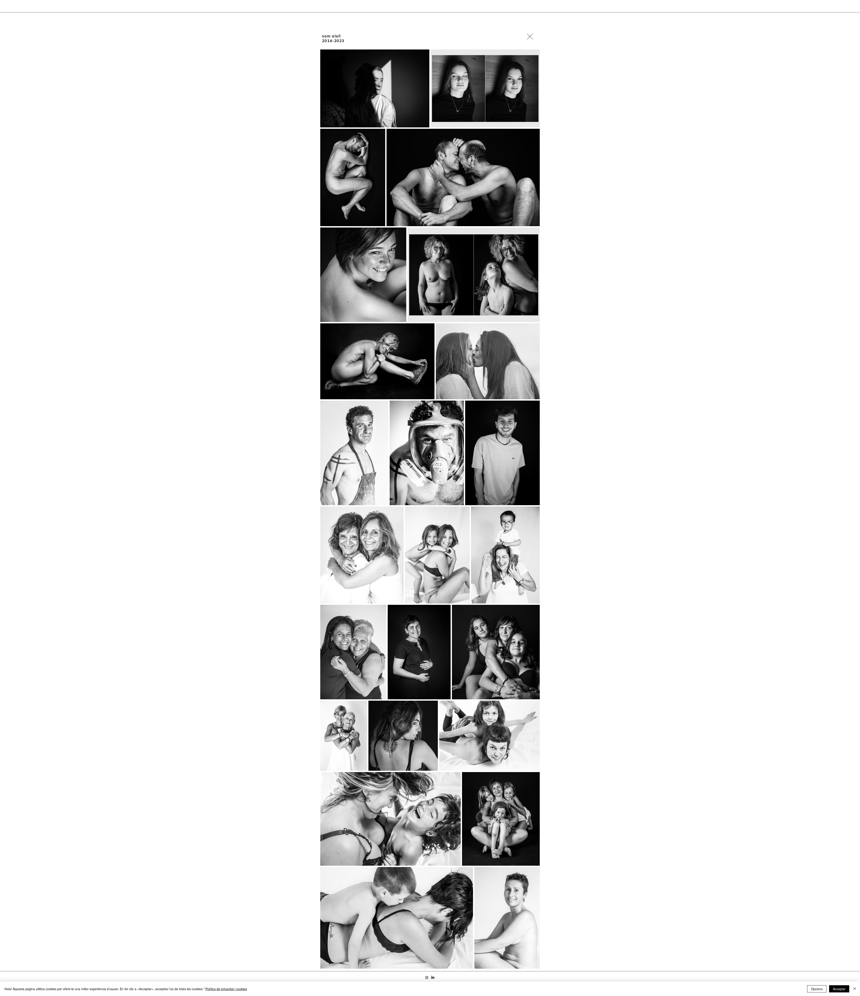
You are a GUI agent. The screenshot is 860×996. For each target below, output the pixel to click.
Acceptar (839, 989)
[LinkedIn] (433, 977)
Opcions (817, 989)
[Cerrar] (854, 988)
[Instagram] (427, 977)
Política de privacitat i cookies (226, 989)
